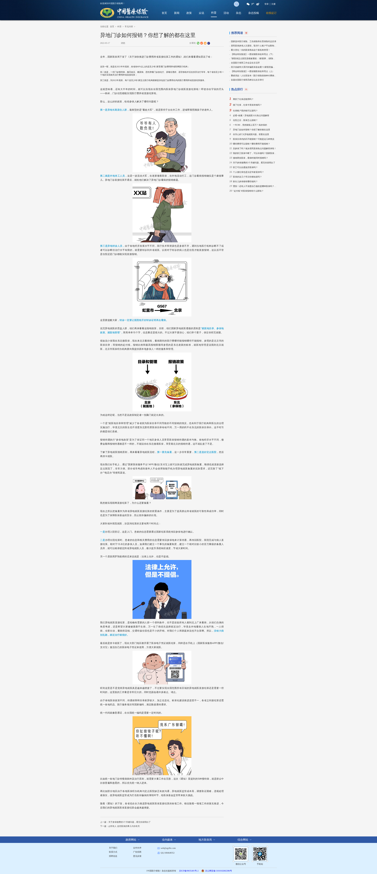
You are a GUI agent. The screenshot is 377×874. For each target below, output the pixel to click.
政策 (189, 12)
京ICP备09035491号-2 (189, 871)
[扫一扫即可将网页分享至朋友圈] (248, 4)
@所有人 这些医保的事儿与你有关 (124, 826)
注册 (273, 4)
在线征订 (271, 12)
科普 (213, 12)
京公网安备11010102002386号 (218, 871)
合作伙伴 (137, 848)
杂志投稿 (253, 12)
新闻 (176, 12)
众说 (201, 12)
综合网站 (243, 839)
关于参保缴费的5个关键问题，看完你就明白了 (129, 822)
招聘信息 (113, 856)
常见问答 (129, 26)
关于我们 (113, 848)
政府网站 (131, 839)
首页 (164, 12)
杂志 (238, 12)
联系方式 (113, 852)
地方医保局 (205, 839)
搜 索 (236, 4)
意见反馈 (137, 856)
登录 (266, 4)
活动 (226, 12)
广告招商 (137, 852)
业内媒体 (167, 839)
